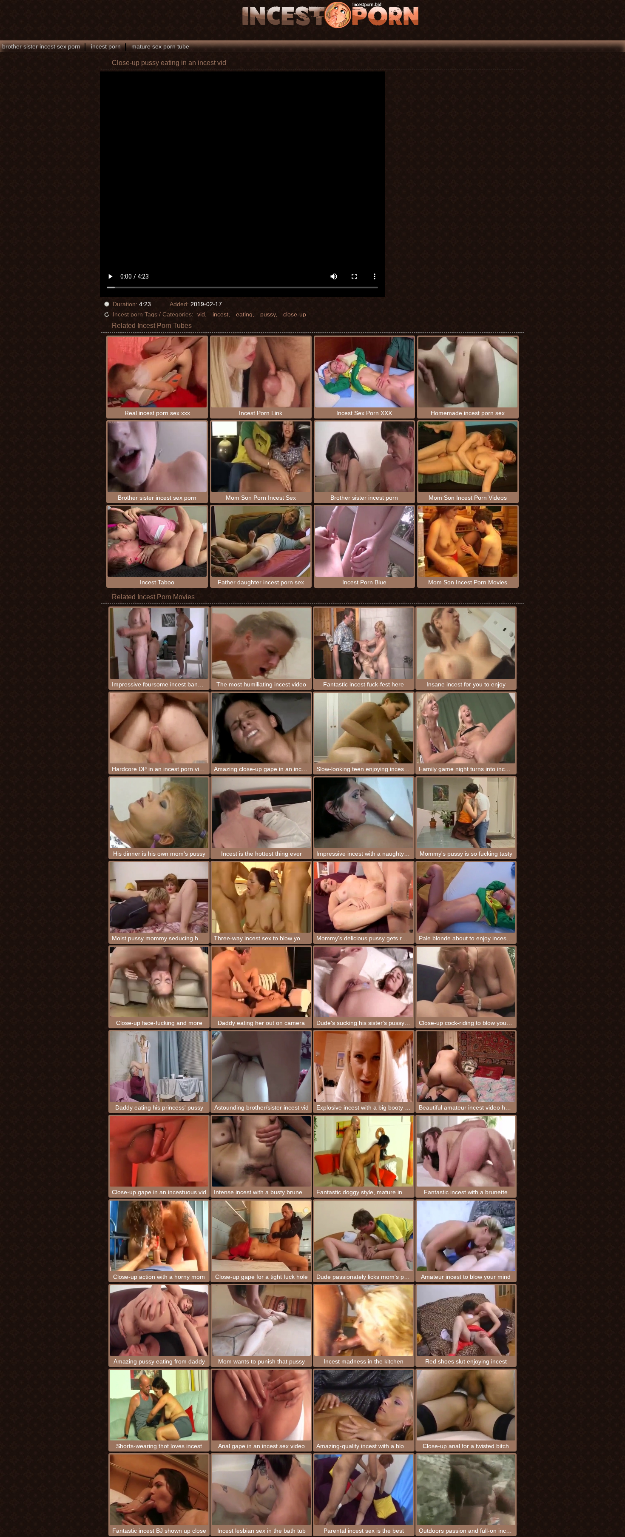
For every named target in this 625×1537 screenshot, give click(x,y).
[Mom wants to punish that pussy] (261, 1320)
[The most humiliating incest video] (261, 643)
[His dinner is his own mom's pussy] (159, 812)
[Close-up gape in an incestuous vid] (159, 1151)
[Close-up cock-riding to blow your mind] (466, 982)
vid (201, 314)
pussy (268, 314)
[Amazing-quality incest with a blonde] (363, 1405)
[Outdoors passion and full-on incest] (466, 1489)
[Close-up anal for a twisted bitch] (466, 1405)
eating (244, 314)
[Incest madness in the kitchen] (363, 1320)
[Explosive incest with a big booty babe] (363, 1066)
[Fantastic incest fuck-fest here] (363, 643)
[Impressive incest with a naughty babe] (363, 812)
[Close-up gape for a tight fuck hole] (261, 1236)
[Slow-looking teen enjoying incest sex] (363, 728)
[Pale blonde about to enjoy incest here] (466, 897)
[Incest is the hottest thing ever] (261, 812)
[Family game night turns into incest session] (466, 728)
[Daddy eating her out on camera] (261, 982)
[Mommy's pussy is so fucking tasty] (466, 812)
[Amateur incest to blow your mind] (466, 1236)
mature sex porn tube (160, 46)
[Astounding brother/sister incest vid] (261, 1066)
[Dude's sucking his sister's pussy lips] (363, 982)
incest (220, 314)
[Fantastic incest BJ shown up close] (159, 1489)
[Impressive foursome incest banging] (159, 643)
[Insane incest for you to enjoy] (466, 643)
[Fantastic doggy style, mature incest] (363, 1151)
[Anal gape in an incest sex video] (261, 1405)
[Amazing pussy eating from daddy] (159, 1320)
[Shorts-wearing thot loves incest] (159, 1405)
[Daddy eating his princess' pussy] (159, 1066)
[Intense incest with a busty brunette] (261, 1151)
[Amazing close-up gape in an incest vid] (261, 728)
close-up (294, 314)
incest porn (106, 46)
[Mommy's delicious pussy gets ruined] (363, 897)
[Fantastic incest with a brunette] (466, 1151)
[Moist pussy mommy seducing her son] (159, 897)
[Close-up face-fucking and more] (159, 982)
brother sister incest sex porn (41, 46)
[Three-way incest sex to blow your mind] (261, 897)
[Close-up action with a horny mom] (159, 1236)
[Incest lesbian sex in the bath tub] (261, 1489)
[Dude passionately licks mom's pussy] (363, 1236)
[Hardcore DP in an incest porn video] (159, 728)
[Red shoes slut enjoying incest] (466, 1320)
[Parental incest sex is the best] (363, 1489)
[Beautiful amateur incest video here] (466, 1066)
